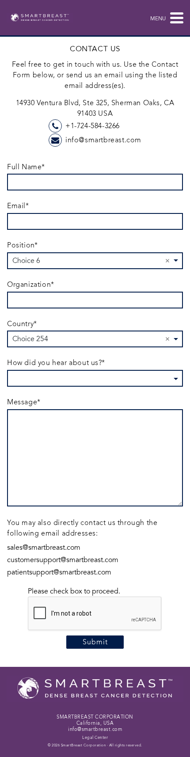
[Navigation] (174, 17)
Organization (30, 284)
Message (23, 402)
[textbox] (91, 378)
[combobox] (95, 339)
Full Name (26, 167)
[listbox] (95, 260)
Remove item (167, 260)
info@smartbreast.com (103, 140)
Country (22, 324)
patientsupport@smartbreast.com (59, 572)
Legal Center (95, 737)
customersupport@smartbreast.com (62, 559)
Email (18, 206)
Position (22, 245)
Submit (95, 642)
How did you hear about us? (56, 363)
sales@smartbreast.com (43, 547)
